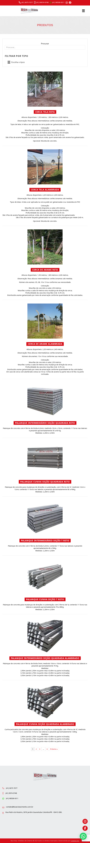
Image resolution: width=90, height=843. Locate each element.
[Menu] (83, 10)
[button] (83, 836)
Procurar (45, 43)
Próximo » (54, 749)
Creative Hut (75, 841)
